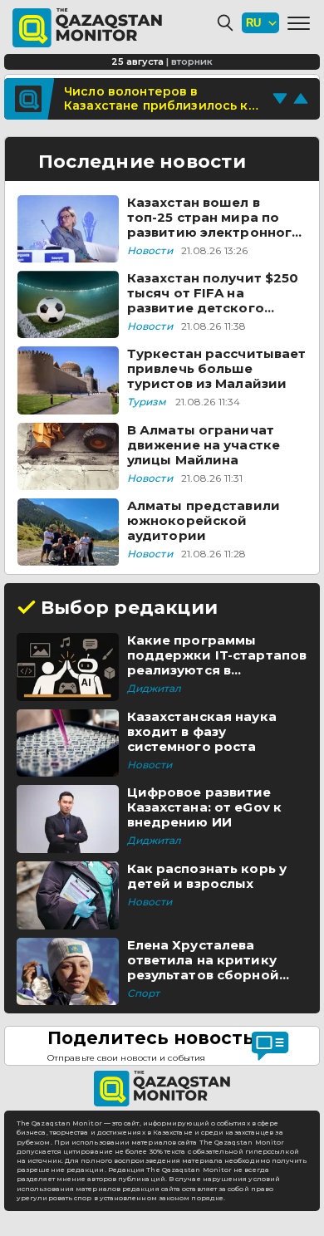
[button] (298, 23)
